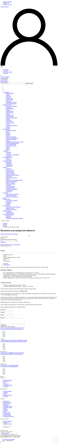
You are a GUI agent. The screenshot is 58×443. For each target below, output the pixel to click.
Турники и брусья (10, 187)
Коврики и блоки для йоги (12, 175)
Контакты (5, 73)
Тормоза (8, 147)
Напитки (8, 217)
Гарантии (5, 70)
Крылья (8, 119)
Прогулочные (9, 99)
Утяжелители (9, 190)
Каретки (8, 135)
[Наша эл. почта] (7, 4)
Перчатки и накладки (11, 209)
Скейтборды (9, 166)
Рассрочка (5, 386)
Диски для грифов (10, 173)
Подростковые (9, 98)
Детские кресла (10, 112)
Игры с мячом (6, 199)
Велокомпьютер (10, 108)
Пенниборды (9, 164)
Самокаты (5, 150)
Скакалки (8, 185)
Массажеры (9, 176)
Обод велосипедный (11, 139)
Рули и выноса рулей (11, 145)
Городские (8, 96)
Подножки (8, 120)
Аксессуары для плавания (12, 194)
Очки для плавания (11, 195)
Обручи (8, 178)
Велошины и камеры (11, 130)
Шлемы (8, 127)
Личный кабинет (5, 6)
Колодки (8, 134)
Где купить (6, 69)
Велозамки (8, 107)
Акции (5, 393)
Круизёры (8, 162)
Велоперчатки (9, 111)
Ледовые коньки (10, 213)
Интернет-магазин (7, 380)
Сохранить (3, 325)
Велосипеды (6, 92)
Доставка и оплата (7, 72)
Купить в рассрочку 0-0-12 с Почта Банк (10, 244)
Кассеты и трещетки (11, 136)
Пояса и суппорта (10, 182)
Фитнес (5, 167)
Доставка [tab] (5, 263)
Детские (8, 97)
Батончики (8, 215)
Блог (4, 382)
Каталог (5, 224)
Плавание (5, 192)
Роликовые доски (7, 161)
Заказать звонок (4, 78)
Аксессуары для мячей (11, 200)
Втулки (8, 133)
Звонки (8, 113)
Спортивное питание (8, 214)
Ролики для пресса (10, 184)
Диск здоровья (9, 172)
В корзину (3, 242)
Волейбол (8, 203)
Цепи (7, 148)
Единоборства (6, 205)
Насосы (8, 110)
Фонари (8, 126)
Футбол (8, 204)
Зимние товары (7, 210)
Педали (8, 140)
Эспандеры (9, 191)
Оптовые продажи (7, 385)
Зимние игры (9, 212)
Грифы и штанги (10, 171)
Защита (8, 158)
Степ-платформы (10, 186)
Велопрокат (6, 381)
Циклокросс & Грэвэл (11, 102)
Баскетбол (8, 201)
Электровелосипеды (11, 103)
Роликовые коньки (7, 157)
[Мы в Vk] (6, 3)
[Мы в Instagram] (7, 1)
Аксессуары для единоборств (13, 206)
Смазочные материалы (11, 125)
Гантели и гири (10, 170)
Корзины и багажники (11, 117)
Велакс (5, 198)
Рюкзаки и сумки (10, 122)
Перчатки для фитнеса (11, 181)
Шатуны (8, 149)
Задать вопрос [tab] (6, 264)
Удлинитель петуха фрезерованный (9, 366)
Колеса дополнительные (12, 138)
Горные (8, 94)
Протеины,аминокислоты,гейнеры (14, 218)
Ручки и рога (9, 121)
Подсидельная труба (11, 144)
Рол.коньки (9, 159)
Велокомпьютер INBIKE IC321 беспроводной (12, 354)
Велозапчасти (6, 129)
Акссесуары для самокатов (12, 154)
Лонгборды (9, 163)
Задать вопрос (4, 80)
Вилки (7, 131)
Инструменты (9, 116)
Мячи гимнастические (11, 177)
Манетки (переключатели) (12, 143)
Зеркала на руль (10, 115)
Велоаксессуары (7, 105)
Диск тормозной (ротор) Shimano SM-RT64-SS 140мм (13, 341)
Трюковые (8, 155)
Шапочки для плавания (12, 196)
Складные (8, 101)
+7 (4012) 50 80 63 (5, 76)
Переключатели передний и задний (14, 141)
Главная (5, 223)
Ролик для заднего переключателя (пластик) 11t (12, 329)
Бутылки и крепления (11, 106)
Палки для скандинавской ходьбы (14, 180)
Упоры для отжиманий (11, 189)
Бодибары (8, 168)
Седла (7, 124)
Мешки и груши (10, 208)
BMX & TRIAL (10, 93)
